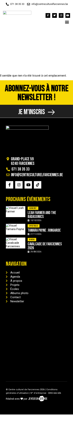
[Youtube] (67, 15)
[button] (67, 22)
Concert (33, 208)
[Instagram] (61, 15)
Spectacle (33, 226)
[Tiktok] (37, 185)
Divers (32, 239)
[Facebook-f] (48, 15)
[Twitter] (54, 15)
